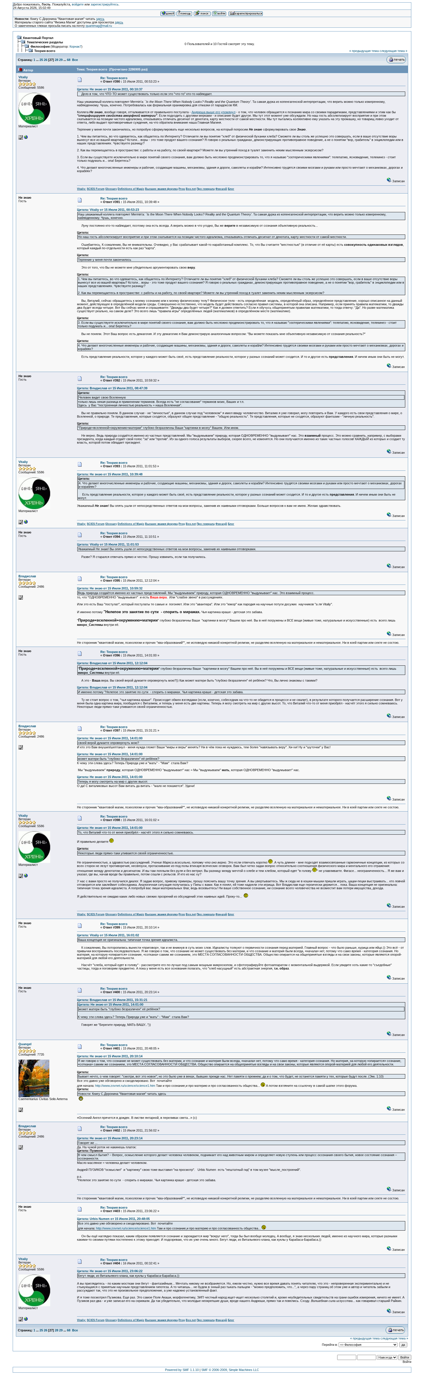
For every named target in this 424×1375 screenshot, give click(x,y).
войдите (78, 4)
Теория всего (44, 51)
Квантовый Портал (38, 38)
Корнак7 (75, 46)
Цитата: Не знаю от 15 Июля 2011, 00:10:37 (109, 89)
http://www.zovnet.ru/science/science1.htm (125, 1085)
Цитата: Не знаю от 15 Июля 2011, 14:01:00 (109, 738)
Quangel (24, 1044)
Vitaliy (23, 77)
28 (56, 60)
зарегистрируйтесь (105, 4)
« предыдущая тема (364, 51)
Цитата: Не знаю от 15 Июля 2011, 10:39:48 (109, 474)
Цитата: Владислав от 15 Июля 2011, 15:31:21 (112, 1000)
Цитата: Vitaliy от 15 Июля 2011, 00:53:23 (108, 209)
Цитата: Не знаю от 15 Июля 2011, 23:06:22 (109, 1271)
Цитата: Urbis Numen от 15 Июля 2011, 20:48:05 (113, 1218)
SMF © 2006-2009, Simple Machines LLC (230, 1370)
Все (75, 60)
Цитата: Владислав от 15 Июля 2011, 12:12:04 (112, 663)
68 (68, 60)
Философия (40, 46)
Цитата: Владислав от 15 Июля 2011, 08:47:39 (112, 388)
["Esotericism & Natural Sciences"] (26, 138)
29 (61, 60)
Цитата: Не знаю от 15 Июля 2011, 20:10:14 (109, 1056)
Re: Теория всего (113, 78)
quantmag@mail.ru (99, 25)
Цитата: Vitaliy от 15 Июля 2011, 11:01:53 (108, 544)
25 (41, 60)
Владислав (27, 576)
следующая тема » (393, 51)
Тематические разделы (45, 42)
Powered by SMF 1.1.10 (182, 1370)
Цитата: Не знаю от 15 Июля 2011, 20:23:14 (109, 1138)
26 (45, 60)
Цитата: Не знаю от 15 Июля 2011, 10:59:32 (109, 588)
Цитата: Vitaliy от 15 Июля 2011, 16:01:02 (108, 935)
